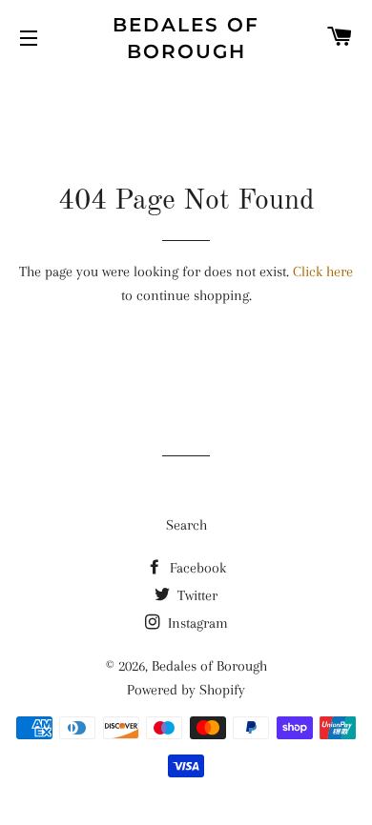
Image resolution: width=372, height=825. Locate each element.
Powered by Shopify (186, 689)
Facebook (196, 567)
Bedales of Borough (186, 38)
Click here (323, 271)
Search (186, 524)
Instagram (196, 623)
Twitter (195, 595)
